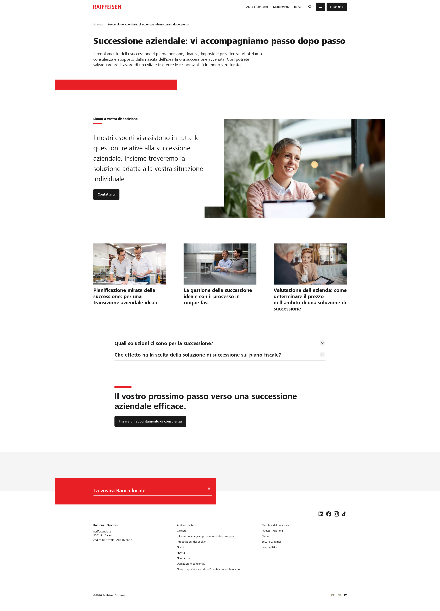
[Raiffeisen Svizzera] (107, 7)
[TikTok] (344, 513)
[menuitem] (257, 7)
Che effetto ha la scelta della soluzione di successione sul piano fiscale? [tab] (197, 355)
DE (332, 595)
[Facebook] (328, 513)
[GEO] (209, 489)
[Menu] (320, 7)
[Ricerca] (309, 7)
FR (339, 595)
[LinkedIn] (320, 513)
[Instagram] (336, 513)
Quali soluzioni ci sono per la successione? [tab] (163, 343)
